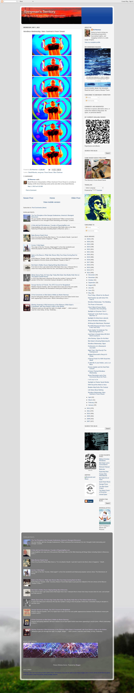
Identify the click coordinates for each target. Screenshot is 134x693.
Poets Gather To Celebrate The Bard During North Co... (98, 330)
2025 (88, 241)
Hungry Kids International (103, 474)
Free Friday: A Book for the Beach (98, 295)
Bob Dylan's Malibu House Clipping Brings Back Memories (49, 265)
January (91, 405)
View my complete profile (92, 42)
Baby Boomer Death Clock (39, 235)
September (92, 282)
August (90, 285)
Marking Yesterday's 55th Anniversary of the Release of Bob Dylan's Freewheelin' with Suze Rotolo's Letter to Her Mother (52, 305)
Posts (89, 97)
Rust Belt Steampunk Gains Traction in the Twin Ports (99, 326)
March (90, 400)
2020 (88, 254)
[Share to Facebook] (58, 170)
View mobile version (51, 202)
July (89, 288)
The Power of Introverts (95, 304)
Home (52, 198)
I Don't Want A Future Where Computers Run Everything (97, 307)
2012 (88, 408)
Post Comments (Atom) (39, 207)
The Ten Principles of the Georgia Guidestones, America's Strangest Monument (56, 540)
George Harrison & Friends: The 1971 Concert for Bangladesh (50, 285)
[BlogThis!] (55, 170)
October (91, 280)
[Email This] (53, 170)
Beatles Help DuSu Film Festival (98, 387)
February (91, 402)
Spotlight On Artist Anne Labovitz (98, 318)
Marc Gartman (57, 172)
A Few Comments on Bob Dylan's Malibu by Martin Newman (50, 295)
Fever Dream (48, 172)
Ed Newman (32, 179)
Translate (99, 190)
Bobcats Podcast (104, 467)
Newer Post (28, 198)
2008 (88, 418)
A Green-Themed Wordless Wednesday (96, 371)
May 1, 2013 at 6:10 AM (35, 186)
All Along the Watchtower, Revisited (99, 323)
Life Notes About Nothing (95, 390)
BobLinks (102, 469)
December (91, 275)
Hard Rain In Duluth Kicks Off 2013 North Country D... (99, 335)
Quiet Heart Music (104, 482)
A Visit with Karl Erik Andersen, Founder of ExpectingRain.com (50, 225)
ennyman (41, 172)
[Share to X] (56, 170)
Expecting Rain (103, 471)
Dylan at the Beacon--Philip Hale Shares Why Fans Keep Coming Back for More (56, 580)
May (89, 293)
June (90, 290)
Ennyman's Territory (39, 12)
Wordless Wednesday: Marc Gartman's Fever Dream (96, 393)
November (91, 277)
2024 (88, 244)
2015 (88, 267)
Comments (90, 101)
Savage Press (103, 484)
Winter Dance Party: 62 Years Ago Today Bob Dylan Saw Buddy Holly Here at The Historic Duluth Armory (63, 600)
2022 (88, 249)
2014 (88, 270)
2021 (88, 252)
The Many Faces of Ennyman (104, 491)
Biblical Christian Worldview (104, 459)
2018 (88, 259)
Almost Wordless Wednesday (97, 320)
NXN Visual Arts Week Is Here (97, 384)
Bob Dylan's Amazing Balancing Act (99, 341)
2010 (88, 413)
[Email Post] (49, 169)
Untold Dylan (103, 494)
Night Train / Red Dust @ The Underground (97, 351)
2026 (88, 239)
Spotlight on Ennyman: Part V (97, 311)
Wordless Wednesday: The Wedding (99, 302)
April (90, 397)
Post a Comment (31, 190)
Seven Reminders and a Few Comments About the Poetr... (97, 376)
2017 (88, 262)
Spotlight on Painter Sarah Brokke (98, 382)
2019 (88, 257)
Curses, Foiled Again (37, 245)
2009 (88, 416)
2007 (88, 421)
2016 (88, 265)
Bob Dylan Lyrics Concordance (104, 463)
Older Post (75, 198)
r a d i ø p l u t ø (93, 379)
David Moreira (32, 172)
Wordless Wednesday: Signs (97, 343)
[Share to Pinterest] (60, 170)
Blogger (78, 665)
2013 (88, 272)
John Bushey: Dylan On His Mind (98, 338)
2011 (88, 411)
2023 (88, 246)
